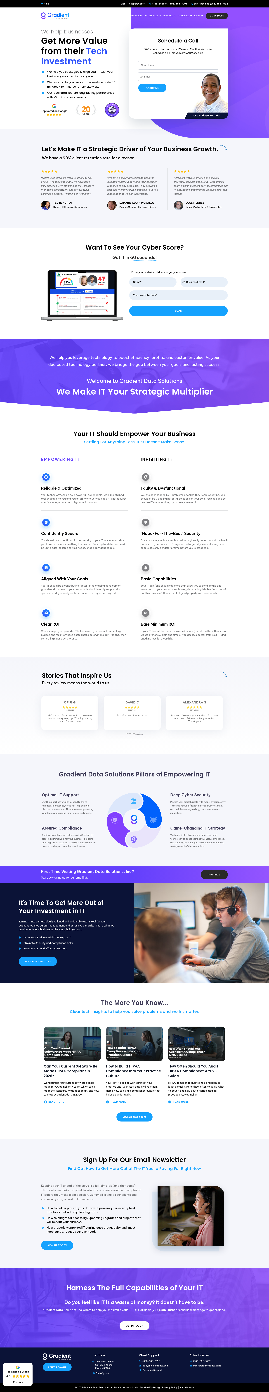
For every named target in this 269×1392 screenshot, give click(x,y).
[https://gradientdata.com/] (55, 15)
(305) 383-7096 (151, 1361)
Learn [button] (197, 15)
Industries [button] (184, 15)
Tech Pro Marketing (150, 1387)
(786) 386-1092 (202, 1361)
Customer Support (152, 1370)
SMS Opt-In (102, 1373)
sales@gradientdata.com (207, 1365)
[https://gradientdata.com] (57, 1356)
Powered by (130, 733)
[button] (145, 15)
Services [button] (154, 15)
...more (72, 1102)
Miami (47, 3)
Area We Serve (186, 1387)
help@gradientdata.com (155, 1365)
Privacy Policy (169, 1387)
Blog (123, 3)
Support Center (137, 3)
